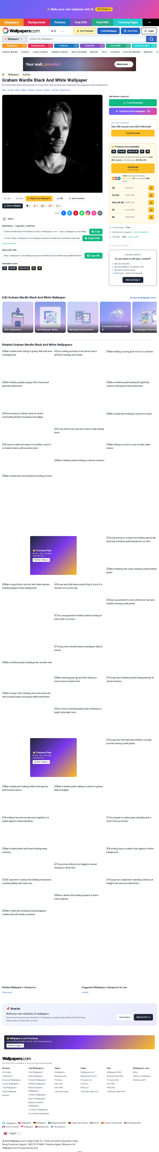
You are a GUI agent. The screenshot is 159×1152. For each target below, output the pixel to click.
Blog (135, 1072)
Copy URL (95, 255)
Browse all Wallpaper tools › (143, 298)
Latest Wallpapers (10, 1084)
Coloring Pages (128, 22)
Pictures (60, 22)
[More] (149, 22)
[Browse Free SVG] (102, 46)
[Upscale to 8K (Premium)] (151, 217)
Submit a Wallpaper (142, 1076)
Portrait (10, 90)
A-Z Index (6, 1072)
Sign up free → (143, 1017)
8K (40, 268)
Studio (47, 90)
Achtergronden (134, 1123)
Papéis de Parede (79, 1123)
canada (85, 992)
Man (4, 90)
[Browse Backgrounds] (50, 46)
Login (151, 31)
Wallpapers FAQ (114, 1072)
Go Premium (86, 31)
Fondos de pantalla (113, 1123)
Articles (5, 1095)
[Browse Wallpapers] (24, 46)
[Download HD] (151, 187)
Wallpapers (12, 22)
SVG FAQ (111, 1084)
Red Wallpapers (35, 1076)
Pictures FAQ (113, 1080)
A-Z (53, 30)
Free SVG (81, 22)
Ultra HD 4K (24, 268)
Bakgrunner (43, 1127)
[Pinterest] (75, 213)
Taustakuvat (59, 1127)
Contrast (55, 90)
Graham (27, 74)
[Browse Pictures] (76, 46)
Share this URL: (9, 250)
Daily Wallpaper (9, 1091)
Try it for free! (133, 133)
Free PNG (102, 22)
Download (133, 168)
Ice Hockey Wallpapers (38, 1113)
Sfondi (96, 1123)
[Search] (151, 39)
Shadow (31, 90)
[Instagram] (87, 213)
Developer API (139, 1080)
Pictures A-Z (86, 1080)
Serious (39, 90)
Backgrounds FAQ (115, 1076)
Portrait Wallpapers (37, 1080)
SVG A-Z (84, 1084)
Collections (7, 1076)
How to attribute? (9, 243)
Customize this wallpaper (134, 111)
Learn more (124, 1017)
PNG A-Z (85, 1087)
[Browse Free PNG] (128, 46)
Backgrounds (36, 22)
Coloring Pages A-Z (90, 1091)
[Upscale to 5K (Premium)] (151, 209)
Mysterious (65, 90)
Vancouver (7, 992)
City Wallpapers (35, 1072)
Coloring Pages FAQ (116, 1091)
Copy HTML (94, 238)
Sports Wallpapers (36, 1098)
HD (4, 268)
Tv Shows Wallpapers (38, 1109)
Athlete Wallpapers (37, 1084)
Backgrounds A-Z (89, 1076)
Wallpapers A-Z (88, 1072)
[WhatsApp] (81, 213)
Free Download (135, 102)
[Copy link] (100, 213)
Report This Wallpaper (120, 245)
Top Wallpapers (9, 1087)
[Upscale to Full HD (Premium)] (151, 195)
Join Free (132, 31)
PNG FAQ (111, 1087)
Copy (97, 231)
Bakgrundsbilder (58, 1123)
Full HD (13, 268)
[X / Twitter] (69, 213)
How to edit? (133, 237)
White (23, 90)
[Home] (3, 74)
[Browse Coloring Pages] (154, 46)
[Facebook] (63, 213)
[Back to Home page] (21, 31)
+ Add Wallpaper (108, 31)
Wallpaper (41, 1123)
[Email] (93, 213)
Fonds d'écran (12, 1127)
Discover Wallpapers (11, 1080)
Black (17, 90)
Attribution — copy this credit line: (18, 226)
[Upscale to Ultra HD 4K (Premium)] (151, 202)
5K (34, 268)
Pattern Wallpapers (37, 1095)
